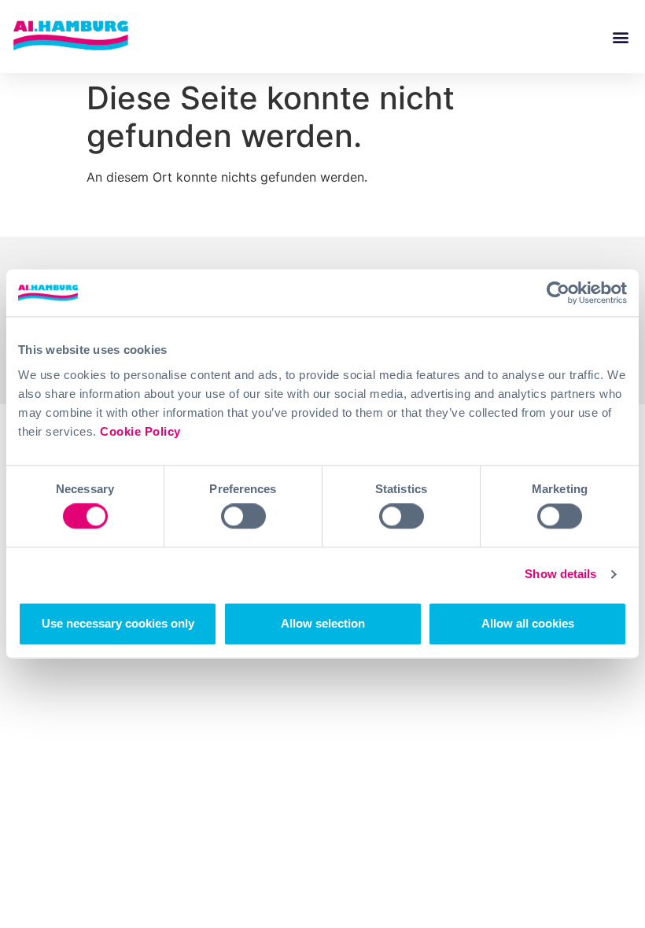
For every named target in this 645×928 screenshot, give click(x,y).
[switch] (243, 516)
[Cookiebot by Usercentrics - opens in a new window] (558, 292)
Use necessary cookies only (118, 623)
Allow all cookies (527, 623)
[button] (620, 37)
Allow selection (323, 623)
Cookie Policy (140, 431)
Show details (560, 574)
